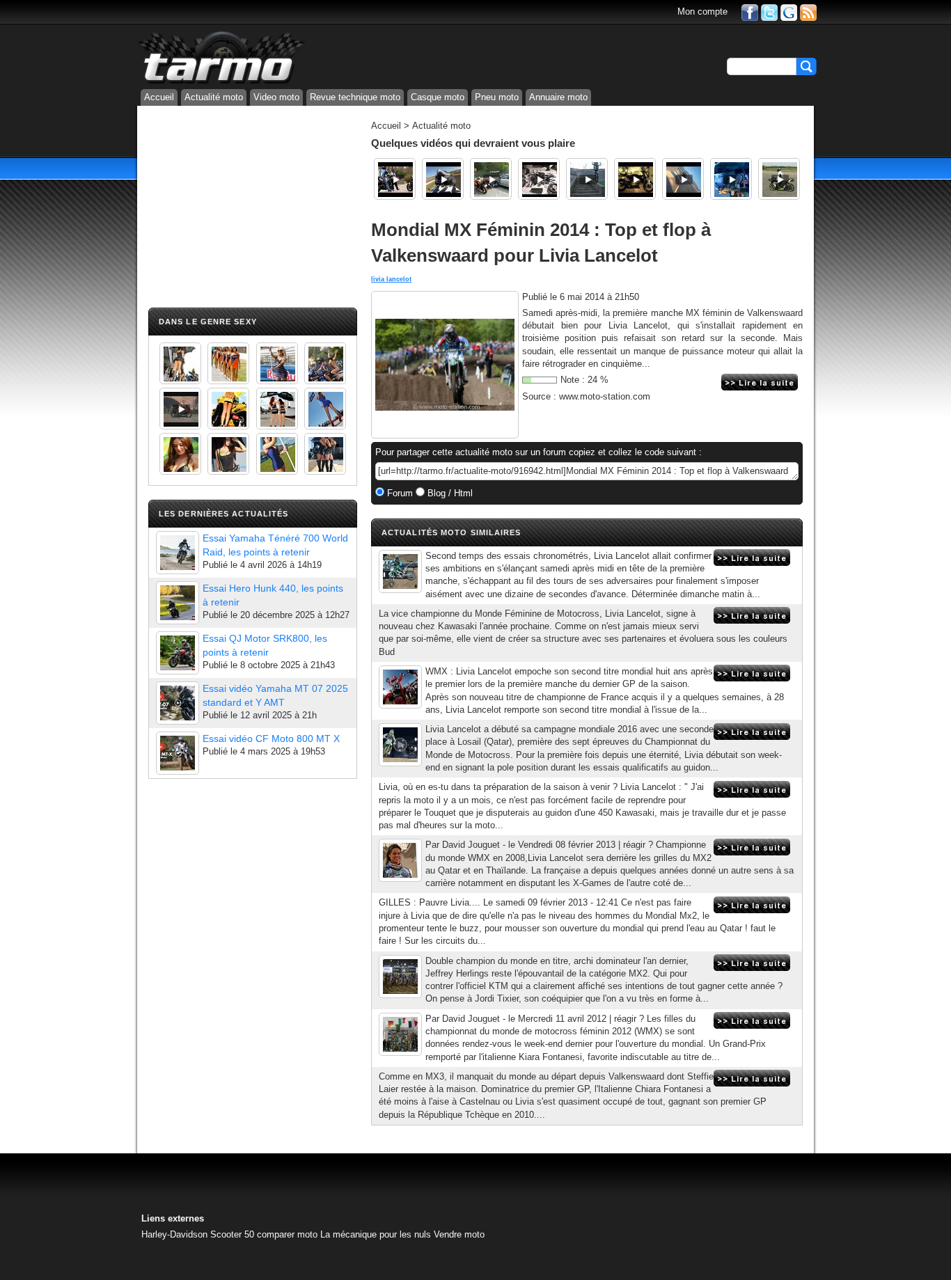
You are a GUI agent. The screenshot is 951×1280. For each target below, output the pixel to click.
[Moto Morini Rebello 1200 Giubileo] (635, 179)
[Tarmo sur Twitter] (769, 11)
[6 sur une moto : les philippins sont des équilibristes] (731, 179)
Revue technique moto (355, 97)
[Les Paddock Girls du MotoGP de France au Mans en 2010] (180, 454)
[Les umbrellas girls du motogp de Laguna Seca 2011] (325, 408)
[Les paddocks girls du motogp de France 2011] (325, 454)
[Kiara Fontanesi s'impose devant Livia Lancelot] (400, 1034)
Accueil (159, 97)
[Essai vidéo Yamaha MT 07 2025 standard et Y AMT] (177, 703)
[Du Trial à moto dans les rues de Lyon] (587, 179)
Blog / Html (449, 493)
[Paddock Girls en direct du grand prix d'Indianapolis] (277, 363)
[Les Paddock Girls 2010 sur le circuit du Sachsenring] (180, 363)
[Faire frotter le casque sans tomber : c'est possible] (683, 179)
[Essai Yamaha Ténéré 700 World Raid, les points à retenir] (177, 552)
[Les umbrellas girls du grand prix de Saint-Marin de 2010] (228, 363)
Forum (398, 493)
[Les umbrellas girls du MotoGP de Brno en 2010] (277, 408)
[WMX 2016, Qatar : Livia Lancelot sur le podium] (400, 744)
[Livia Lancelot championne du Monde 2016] (400, 687)
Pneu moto (497, 97)
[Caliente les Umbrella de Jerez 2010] (228, 454)
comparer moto (287, 1234)
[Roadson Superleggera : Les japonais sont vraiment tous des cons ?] (539, 179)
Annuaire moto (558, 97)
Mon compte (702, 11)
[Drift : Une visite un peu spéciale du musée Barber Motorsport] (395, 179)
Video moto (276, 97)
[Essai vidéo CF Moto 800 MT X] (177, 753)
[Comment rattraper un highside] (443, 179)
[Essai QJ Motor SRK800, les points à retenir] (177, 652)
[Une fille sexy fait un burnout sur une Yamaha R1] (180, 408)
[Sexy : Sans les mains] (325, 363)
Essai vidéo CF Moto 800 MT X (271, 738)
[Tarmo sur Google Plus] (788, 11)
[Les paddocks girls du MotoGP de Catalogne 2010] (228, 408)
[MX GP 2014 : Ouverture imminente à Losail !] (400, 976)
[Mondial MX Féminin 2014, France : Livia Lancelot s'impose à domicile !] (400, 571)
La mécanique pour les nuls (375, 1234)
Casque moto (437, 97)
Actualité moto (213, 97)
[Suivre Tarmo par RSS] (808, 11)
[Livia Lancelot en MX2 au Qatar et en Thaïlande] (400, 860)
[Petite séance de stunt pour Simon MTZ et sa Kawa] (779, 179)
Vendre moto (459, 1234)
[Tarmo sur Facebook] (749, 11)
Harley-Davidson (174, 1234)
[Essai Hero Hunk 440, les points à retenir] (177, 602)
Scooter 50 (232, 1234)
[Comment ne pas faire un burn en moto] (491, 179)
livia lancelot (391, 279)
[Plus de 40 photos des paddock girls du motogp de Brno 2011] (277, 454)
